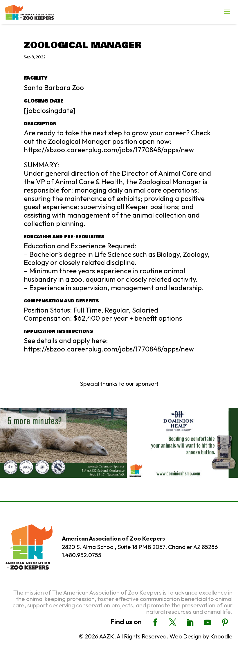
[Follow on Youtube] (207, 622)
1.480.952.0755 (81, 555)
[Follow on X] (172, 622)
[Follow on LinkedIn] (190, 622)
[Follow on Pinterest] (224, 622)
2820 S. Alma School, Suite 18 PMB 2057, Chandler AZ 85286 (140, 546)
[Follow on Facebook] (155, 622)
